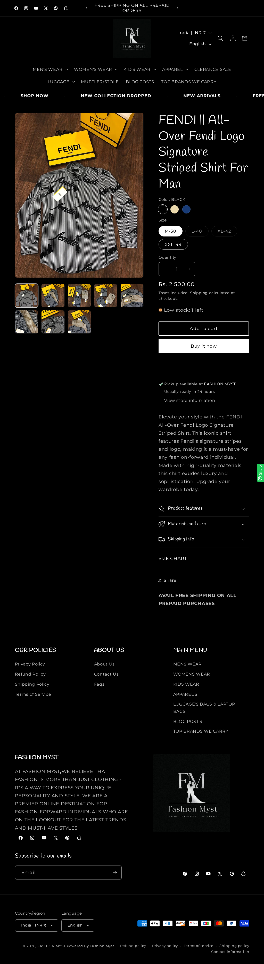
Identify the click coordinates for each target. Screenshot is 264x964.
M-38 (170, 231)
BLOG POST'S (188, 721)
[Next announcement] (177, 8)
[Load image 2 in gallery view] (53, 295)
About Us (104, 664)
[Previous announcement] (86, 8)
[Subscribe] (114, 872)
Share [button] (170, 580)
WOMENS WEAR (191, 674)
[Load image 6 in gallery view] (26, 322)
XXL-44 (173, 244)
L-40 (198, 232)
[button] (50, 69)
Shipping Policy (32, 684)
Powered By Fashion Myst (90, 946)
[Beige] (174, 209)
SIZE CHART (173, 558)
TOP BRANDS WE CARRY (200, 731)
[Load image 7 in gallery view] (53, 322)
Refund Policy (30, 674)
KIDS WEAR (186, 684)
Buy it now (204, 346)
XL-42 (226, 232)
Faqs (99, 684)
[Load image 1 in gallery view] (26, 295)
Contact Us (106, 674)
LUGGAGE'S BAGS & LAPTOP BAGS (204, 707)
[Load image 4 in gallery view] (105, 295)
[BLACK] (163, 209)
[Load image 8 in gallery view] (79, 322)
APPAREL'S (185, 694)
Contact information (230, 952)
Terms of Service (33, 694)
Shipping (199, 293)
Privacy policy (165, 946)
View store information (189, 400)
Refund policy (133, 946)
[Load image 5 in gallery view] (132, 295)
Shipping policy (234, 946)
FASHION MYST (52, 946)
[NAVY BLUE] (186, 209)
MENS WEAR (187, 664)
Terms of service (198, 946)
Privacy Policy (30, 664)
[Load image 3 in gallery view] (79, 295)
